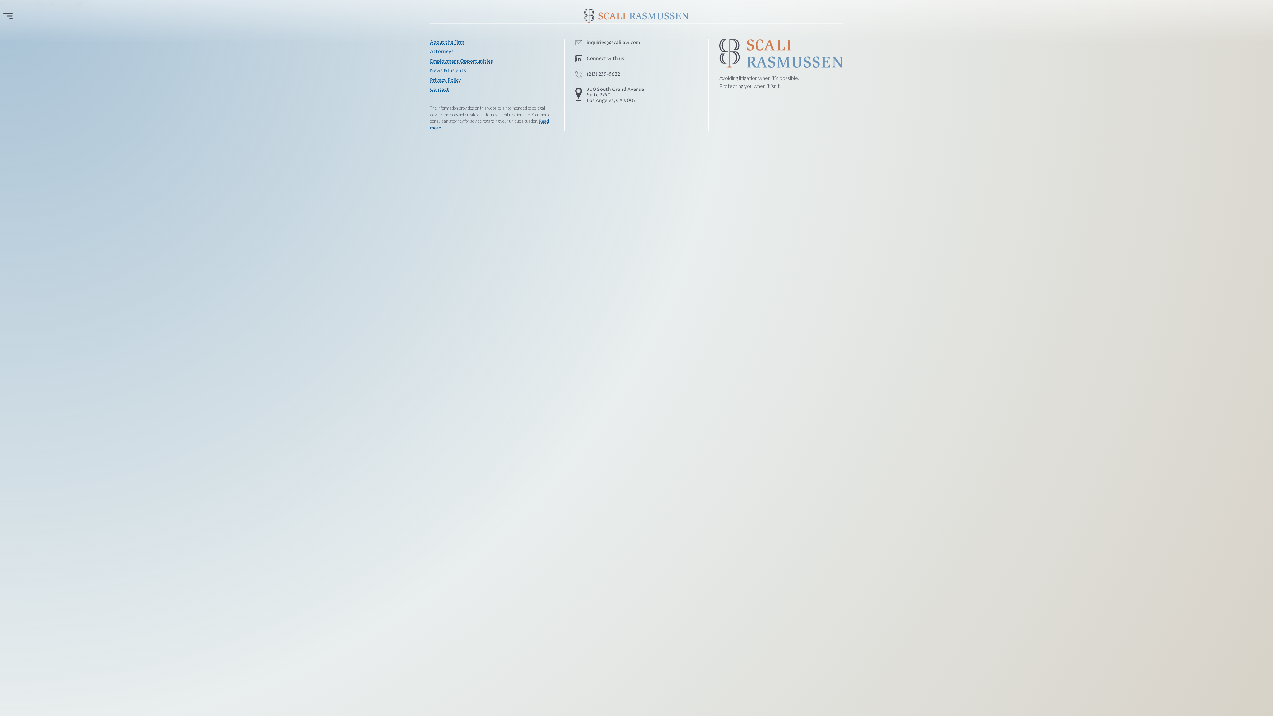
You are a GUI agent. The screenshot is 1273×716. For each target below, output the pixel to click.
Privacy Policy (445, 80)
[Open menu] (8, 16)
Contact (439, 89)
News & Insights (448, 70)
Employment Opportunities (461, 61)
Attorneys (442, 51)
